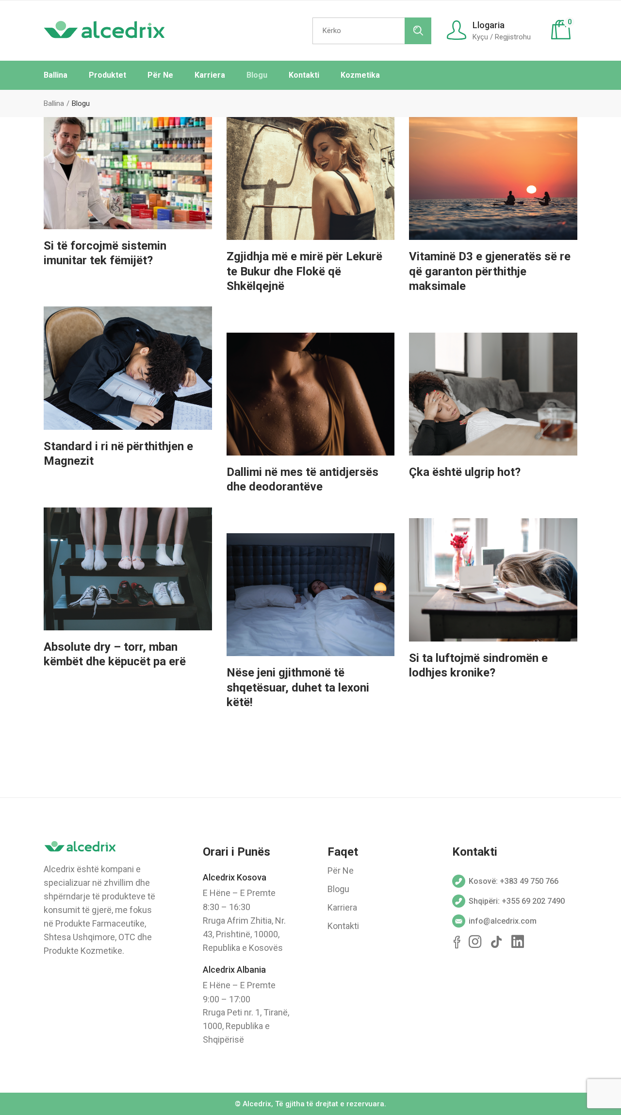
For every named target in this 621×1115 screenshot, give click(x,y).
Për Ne (340, 870)
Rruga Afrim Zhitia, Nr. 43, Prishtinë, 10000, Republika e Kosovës (244, 934)
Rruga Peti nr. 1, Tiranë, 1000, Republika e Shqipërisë (246, 1026)
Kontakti (343, 926)
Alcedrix (257, 1103)
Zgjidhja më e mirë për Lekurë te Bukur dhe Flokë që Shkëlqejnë (304, 271)
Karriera (342, 907)
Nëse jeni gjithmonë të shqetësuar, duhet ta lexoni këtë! (298, 687)
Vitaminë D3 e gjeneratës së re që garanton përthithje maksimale (490, 271)
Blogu (338, 889)
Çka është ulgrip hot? (465, 472)
